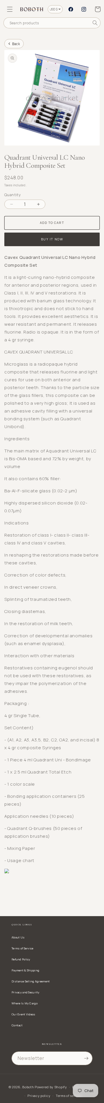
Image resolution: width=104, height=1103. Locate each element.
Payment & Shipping (25, 970)
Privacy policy (38, 1095)
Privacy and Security (26, 992)
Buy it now (52, 239)
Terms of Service (23, 948)
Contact (17, 1025)
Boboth (28, 1087)
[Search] (95, 23)
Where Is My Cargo (25, 1003)
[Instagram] (83, 9)
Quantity (12, 194)
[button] (9, 9)
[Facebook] (70, 9)
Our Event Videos (24, 1014)
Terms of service (69, 1095)
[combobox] (52, 23)
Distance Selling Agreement (31, 981)
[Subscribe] (86, 1058)
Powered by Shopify (51, 1087)
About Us (18, 937)
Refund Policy (21, 959)
